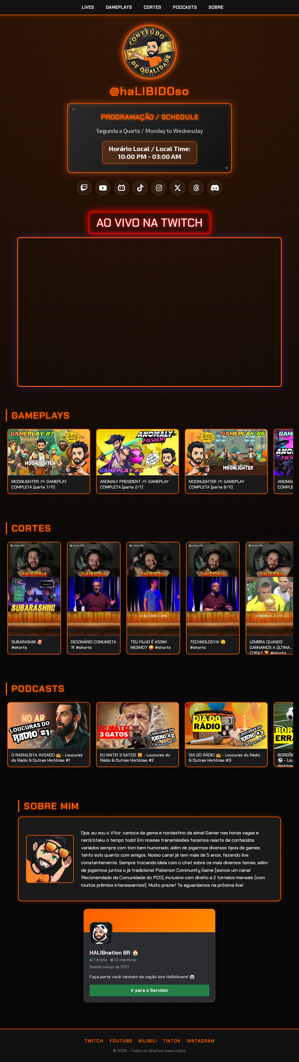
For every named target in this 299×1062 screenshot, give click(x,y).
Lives (88, 7)
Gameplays (119, 7)
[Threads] (196, 187)
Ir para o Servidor (149, 990)
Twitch (93, 1041)
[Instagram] (158, 187)
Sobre (215, 7)
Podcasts (185, 7)
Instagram (201, 1041)
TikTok (172, 1041)
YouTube (121, 1041)
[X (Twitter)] (177, 187)
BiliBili (147, 1041)
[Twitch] (84, 187)
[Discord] (214, 187)
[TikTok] (140, 187)
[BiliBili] (121, 187)
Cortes (152, 7)
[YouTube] (102, 187)
